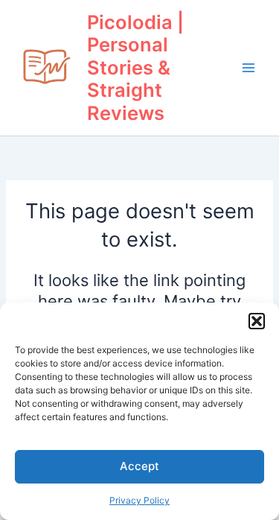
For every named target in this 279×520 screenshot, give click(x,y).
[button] (256, 321)
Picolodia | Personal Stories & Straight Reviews (135, 67)
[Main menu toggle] (248, 67)
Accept (139, 466)
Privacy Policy (139, 500)
